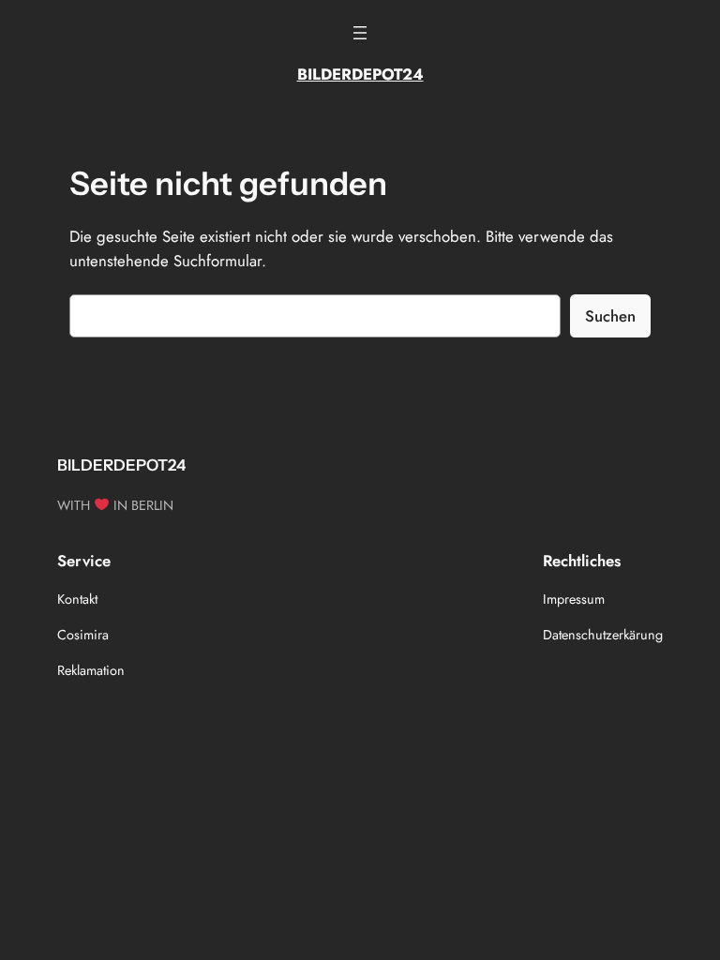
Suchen (610, 316)
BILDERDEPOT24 (360, 74)
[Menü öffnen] (360, 33)
